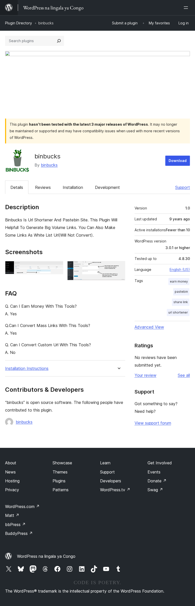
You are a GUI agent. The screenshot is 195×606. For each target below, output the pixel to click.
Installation (73, 187)
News (10, 471)
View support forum (153, 422)
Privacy (12, 489)
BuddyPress (19, 533)
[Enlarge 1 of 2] (56, 267)
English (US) (180, 269)
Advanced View (149, 327)
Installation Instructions (26, 368)
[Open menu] (187, 7)
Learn (105, 462)
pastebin (181, 291)
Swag (155, 489)
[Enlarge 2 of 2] (118, 267)
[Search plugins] (59, 41)
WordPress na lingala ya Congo (46, 556)
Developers (110, 480)
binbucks (49, 165)
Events (154, 471)
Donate (157, 480)
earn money (179, 281)
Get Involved (160, 462)
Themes (60, 471)
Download (178, 160)
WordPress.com (22, 506)
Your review (145, 375)
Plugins (59, 480)
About (10, 462)
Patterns (61, 489)
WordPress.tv (115, 489)
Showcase (62, 462)
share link (180, 302)
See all (184, 375)
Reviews (43, 187)
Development (107, 187)
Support (182, 187)
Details (16, 187)
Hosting (12, 480)
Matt (12, 515)
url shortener (178, 312)
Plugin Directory (18, 23)
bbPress (15, 524)
